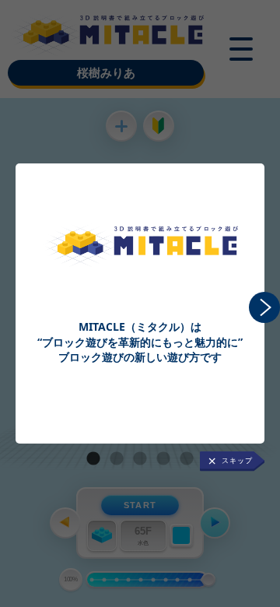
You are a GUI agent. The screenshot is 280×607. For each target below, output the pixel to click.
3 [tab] (140, 459)
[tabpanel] (140, 268)
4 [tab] (163, 459)
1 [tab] (93, 459)
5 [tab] (186, 459)
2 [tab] (116, 459)
